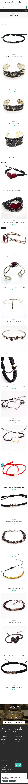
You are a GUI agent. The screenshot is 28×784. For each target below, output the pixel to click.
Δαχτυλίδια (3, 739)
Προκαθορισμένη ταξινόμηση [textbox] (9, 24)
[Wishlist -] (24, 8)
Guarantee (17, 752)
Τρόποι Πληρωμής (19, 739)
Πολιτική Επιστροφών (20, 743)
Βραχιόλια (3, 743)
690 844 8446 (14, 717)
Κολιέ (2, 745)
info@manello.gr (14, 714)
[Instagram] (19, 765)
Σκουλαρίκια (3, 741)
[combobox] (11, 24)
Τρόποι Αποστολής (19, 741)
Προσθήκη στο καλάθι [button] (14, 692)
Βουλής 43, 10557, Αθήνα (7, 769)
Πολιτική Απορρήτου (19, 745)
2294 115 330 (4, 767)
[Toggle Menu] (26, 10)
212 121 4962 (4, 771)
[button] (25, 28)
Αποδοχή (5, 780)
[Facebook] (16, 765)
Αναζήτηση (19, 7)
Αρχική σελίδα (11, 13)
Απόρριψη (12, 780)
